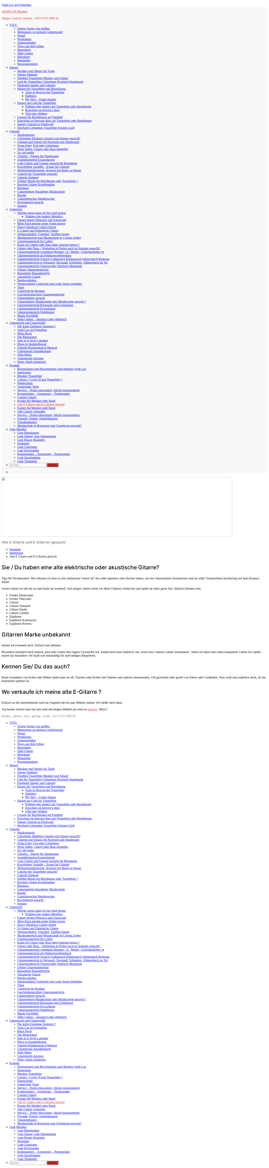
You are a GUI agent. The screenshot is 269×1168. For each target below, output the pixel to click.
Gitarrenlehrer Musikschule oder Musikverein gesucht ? (51, 301)
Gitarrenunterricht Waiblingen (35, 312)
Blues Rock (24, 333)
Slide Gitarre (25, 53)
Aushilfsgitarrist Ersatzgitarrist (36, 159)
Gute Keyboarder (28, 450)
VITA (13, 25)
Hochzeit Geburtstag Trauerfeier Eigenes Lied (45, 127)
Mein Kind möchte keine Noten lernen (41, 223)
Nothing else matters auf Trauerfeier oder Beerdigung (58, 106)
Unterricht (15, 209)
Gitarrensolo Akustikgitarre (34, 351)
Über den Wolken (36, 113)
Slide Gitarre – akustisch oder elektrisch (42, 319)
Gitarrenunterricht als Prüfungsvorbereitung (44, 255)
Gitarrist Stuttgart (28, 177)
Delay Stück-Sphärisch (31, 361)
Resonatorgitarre (27, 64)
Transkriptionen (27, 422)
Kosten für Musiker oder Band (36, 400)
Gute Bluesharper (28, 432)
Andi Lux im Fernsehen (16, 5)
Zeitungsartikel (26, 42)
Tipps (20, 287)
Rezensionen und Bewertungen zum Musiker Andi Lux (51, 369)
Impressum (24, 372)
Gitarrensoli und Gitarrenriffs (27, 322)
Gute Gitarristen (27, 447)
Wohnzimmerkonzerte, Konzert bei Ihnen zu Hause (49, 170)
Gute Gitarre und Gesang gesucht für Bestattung (47, 163)
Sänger (13, 67)
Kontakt (14, 365)
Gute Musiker (18, 429)
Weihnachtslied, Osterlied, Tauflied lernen (43, 234)
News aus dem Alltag (30, 46)
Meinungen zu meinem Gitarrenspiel (40, 32)
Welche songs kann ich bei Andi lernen (41, 213)
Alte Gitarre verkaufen (31, 411)
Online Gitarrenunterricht (33, 269)
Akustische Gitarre (29, 276)
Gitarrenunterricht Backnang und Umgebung (45, 305)
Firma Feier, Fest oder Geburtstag (38, 145)
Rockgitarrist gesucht (30, 202)
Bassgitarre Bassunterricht (33, 273)
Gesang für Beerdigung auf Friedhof (40, 117)
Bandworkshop (26, 280)
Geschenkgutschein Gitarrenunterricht (40, 294)
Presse (21, 35)
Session (22, 205)
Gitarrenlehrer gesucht (31, 298)
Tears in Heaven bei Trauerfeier (44, 92)
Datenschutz (25, 383)
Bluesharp (23, 57)
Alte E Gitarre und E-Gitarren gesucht (41, 404)
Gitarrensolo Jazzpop (30, 358)
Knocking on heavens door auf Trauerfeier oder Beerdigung (54, 120)
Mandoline (24, 60)
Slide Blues (24, 354)
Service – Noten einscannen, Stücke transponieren (48, 390)
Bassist (21, 195)
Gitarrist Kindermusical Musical (37, 347)
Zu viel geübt (25, 152)
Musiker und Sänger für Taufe (36, 71)
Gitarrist (14, 131)
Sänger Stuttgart (27, 74)
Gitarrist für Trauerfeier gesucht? (37, 174)
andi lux (92, 709)
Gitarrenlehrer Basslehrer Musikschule (41, 191)
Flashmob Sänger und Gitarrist (36, 85)
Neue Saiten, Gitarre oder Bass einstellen (42, 149)
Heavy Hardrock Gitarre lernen (36, 227)
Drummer (23, 443)
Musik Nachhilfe (27, 315)
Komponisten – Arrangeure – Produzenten (43, 393)
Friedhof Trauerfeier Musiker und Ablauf (42, 78)
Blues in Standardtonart (31, 344)
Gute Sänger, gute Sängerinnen (36, 436)
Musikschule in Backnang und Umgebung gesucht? (49, 425)
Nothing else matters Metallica (44, 216)
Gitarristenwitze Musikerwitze (36, 198)
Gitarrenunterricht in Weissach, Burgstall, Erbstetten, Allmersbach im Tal (62, 262)
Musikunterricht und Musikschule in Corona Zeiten (49, 237)
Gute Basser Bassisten (31, 439)
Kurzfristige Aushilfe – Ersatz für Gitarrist (43, 166)
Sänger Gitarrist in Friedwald (35, 124)
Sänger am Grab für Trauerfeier (36, 103)
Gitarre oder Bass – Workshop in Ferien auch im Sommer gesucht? (58, 248)
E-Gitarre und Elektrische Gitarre (37, 230)
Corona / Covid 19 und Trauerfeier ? (40, 379)
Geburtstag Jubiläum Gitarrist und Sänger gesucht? (48, 138)
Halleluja (30, 96)
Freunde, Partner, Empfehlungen (37, 418)
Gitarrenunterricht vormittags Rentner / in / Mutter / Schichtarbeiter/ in (60, 252)
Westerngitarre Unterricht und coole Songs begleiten (49, 283)
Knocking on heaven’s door (42, 110)
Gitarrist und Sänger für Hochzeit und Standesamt (48, 142)
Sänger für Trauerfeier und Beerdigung (41, 88)
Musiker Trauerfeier (29, 376)
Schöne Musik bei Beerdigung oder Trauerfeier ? (47, 181)
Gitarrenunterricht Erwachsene (36, 308)
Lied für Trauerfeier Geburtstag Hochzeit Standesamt (50, 81)
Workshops (24, 39)
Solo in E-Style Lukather (32, 340)
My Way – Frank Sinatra (40, 99)
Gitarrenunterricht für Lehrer (35, 241)
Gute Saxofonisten (28, 457)
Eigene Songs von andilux (33, 28)
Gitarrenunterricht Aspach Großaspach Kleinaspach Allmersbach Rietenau (63, 259)
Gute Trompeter (27, 461)
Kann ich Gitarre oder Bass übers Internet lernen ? (48, 244)
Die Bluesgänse (27, 337)
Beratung (23, 188)
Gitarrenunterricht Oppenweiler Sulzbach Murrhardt (49, 266)
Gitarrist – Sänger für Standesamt (37, 156)
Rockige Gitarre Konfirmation (36, 184)
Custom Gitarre (26, 397)
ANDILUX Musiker (14, 11)
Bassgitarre (24, 49)
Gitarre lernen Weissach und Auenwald (41, 220)
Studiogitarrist (26, 135)
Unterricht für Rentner (31, 291)
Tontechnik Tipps (28, 386)
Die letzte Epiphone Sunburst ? (36, 326)
